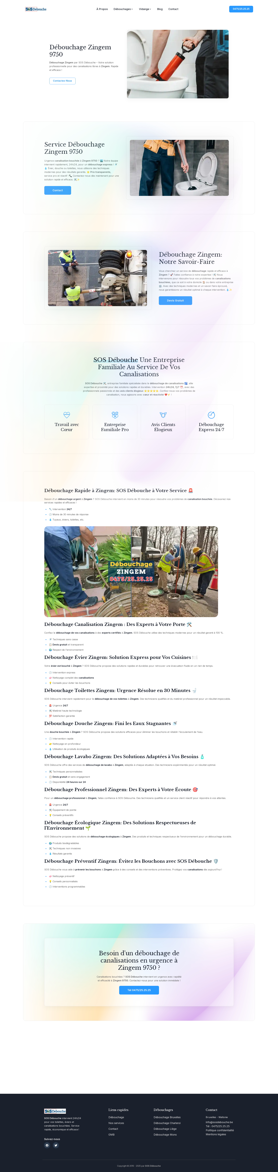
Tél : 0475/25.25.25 (218, 1126)
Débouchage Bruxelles (167, 1117)
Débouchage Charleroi (167, 1123)
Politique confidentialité (220, 1130)
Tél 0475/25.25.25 (139, 990)
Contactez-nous (62, 80)
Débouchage (116, 1117)
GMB (111, 1134)
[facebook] (47, 1145)
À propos (102, 9)
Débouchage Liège (165, 1128)
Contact (173, 9)
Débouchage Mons (165, 1134)
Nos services (116, 1123)
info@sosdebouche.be (219, 1122)
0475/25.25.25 (241, 8)
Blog (160, 9)
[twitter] (56, 1145)
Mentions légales (216, 1134)
